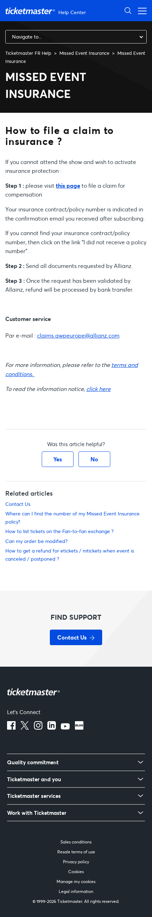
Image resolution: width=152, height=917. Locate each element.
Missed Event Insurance (84, 53)
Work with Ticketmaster (36, 813)
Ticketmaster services (34, 796)
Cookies (76, 871)
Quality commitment (33, 762)
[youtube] (65, 727)
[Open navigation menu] (140, 10)
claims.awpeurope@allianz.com (78, 335)
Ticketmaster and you (34, 779)
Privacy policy (76, 861)
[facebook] (11, 727)
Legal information (76, 891)
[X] (25, 727)
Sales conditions (76, 842)
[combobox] (76, 36)
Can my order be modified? (36, 541)
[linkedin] (51, 727)
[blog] (79, 727)
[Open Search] (128, 10)
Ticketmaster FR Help (28, 53)
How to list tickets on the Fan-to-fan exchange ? (59, 531)
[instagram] (38, 727)
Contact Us (17, 504)
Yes (57, 459)
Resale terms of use (76, 851)
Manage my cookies (76, 881)
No (94, 459)
